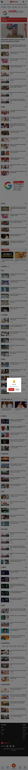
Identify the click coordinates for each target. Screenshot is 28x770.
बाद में (17, 389)
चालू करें (11, 389)
